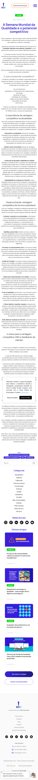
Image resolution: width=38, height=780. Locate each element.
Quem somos (19, 716)
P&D (22, 457)
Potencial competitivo (12, 457)
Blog (19, 722)
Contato (19, 724)
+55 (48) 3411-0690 (20, 746)
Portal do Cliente (19, 727)
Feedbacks (29, 457)
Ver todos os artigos (19, 674)
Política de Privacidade (25, 766)
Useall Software (24, 710)
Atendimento (19, 475)
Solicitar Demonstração (20, 5)
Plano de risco (19, 509)
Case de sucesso (19, 483)
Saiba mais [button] (24, 392)
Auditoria (19, 478)
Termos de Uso (10, 766)
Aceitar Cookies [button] (25, 397)
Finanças (19, 489)
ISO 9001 (19, 497)
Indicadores (19, 494)
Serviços (19, 511)
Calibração (19, 480)
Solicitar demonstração (19, 730)
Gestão (19, 15)
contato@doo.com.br (20, 753)
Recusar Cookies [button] (12, 397)
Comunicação (19, 486)
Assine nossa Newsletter (19, 682)
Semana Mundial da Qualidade (19, 455)
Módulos (19, 719)
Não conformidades (19, 500)
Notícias (19, 503)
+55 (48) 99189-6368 (20, 749)
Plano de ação (19, 506)
